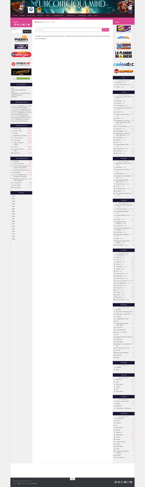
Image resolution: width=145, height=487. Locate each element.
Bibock (117, 357)
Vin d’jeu (15, 15)
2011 (13, 234)
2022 (13, 206)
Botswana (118, 287)
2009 (13, 239)
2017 (13, 219)
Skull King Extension (121, 283)
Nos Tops (39, 15)
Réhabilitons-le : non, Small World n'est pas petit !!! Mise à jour (123, 122)
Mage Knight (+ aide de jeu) (20, 135)
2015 (13, 224)
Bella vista (118, 153)
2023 (13, 203)
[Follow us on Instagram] (26, 25)
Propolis (118, 386)
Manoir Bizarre (17, 187)
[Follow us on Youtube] (23, 25)
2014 (13, 226)
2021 (13, 208)
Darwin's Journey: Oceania (122, 114)
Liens (95, 15)
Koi (117, 142)
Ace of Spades (17, 185)
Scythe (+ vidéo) (18, 131)
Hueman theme (33, 483)
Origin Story (119, 232)
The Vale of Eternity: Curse (122, 215)
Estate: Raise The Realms (122, 234)
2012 (13, 231)
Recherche (13, 29)
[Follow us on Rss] (21, 25)
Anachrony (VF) (17, 128)
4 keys (117, 448)
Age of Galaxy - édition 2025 (123, 97)
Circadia (118, 292)
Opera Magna (17, 172)
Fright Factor (119, 151)
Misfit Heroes (119, 446)
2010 (13, 236)
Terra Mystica (17, 140)
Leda (12, 88)
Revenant (118, 191)
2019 (13, 213)
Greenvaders (119, 137)
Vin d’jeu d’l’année (58, 15)
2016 (13, 221)
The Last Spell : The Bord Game (18, 90)
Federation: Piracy (120, 184)
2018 (13, 216)
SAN (117, 389)
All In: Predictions (120, 299)
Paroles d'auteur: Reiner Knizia (21, 170)
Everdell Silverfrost (121, 188)
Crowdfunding (82, 15)
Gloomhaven (17, 153)
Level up (118, 295)
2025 (13, 198)
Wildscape (16, 161)
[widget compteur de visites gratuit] (23, 79)
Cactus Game (119, 285)
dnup (117, 112)
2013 (13, 229)
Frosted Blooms (120, 105)
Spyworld (118, 128)
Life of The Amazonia (19, 163)
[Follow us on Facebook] (15, 25)
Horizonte (118, 103)
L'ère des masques (120, 441)
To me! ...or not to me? (121, 280)
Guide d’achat (70, 15)
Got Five (118, 350)
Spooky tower (119, 391)
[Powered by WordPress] (19, 483)
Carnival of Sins (17, 183)
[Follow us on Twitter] (18, 25)
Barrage (16, 133)
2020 (13, 211)
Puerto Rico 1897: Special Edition (124, 108)
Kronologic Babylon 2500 (122, 144)
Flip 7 (117, 290)
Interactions (14, 96)
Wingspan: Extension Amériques (124, 337)
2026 (13, 196)
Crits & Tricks (119, 225)
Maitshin (118, 219)
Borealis (118, 140)
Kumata (118, 444)
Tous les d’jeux (31, 15)
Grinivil (13, 91)
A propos (22, 15)
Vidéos (89, 15)
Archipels (118, 455)
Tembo (117, 87)
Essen (47, 15)
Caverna (16, 146)
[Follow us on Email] (29, 25)
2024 (13, 201)
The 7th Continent (18, 138)
